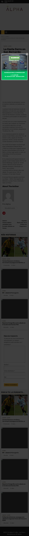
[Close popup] (27, 54)
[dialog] (14, 67)
